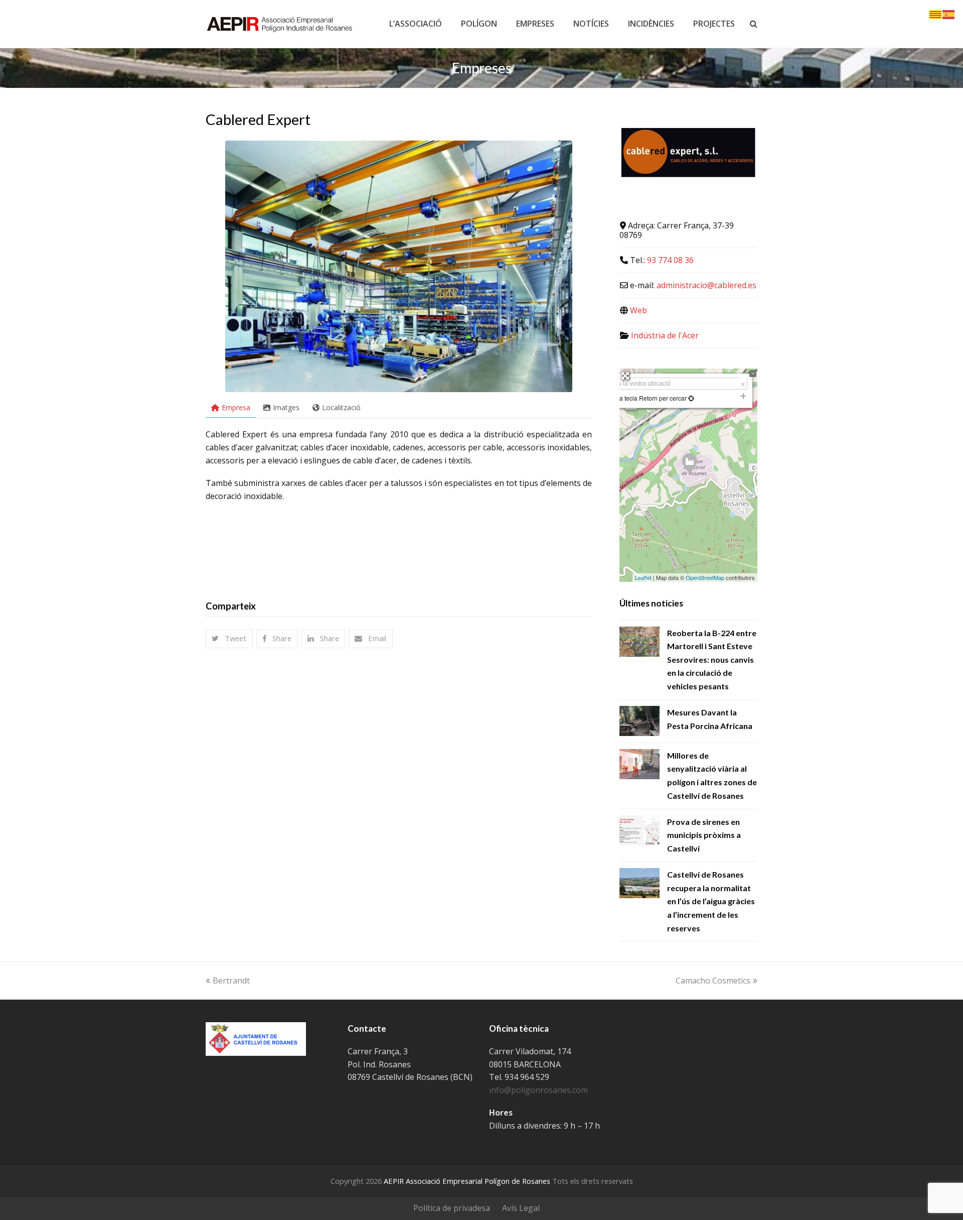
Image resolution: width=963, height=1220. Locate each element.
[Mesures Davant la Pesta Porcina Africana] (639, 721)
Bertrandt (231, 980)
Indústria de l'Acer (665, 335)
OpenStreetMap (705, 577)
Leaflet (643, 577)
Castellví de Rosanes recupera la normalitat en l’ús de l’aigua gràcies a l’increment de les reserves (711, 901)
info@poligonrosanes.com (538, 1089)
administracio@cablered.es (706, 285)
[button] (229, 639)
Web (638, 310)
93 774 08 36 (670, 260)
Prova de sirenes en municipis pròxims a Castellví (704, 835)
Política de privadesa (451, 1207)
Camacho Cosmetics (713, 980)
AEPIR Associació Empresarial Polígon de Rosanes (467, 1181)
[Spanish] (948, 13)
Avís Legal (521, 1207)
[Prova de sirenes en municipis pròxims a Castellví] (639, 830)
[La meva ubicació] (690, 398)
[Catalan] (935, 13)
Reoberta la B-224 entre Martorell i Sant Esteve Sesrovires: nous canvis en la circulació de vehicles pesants (711, 659)
